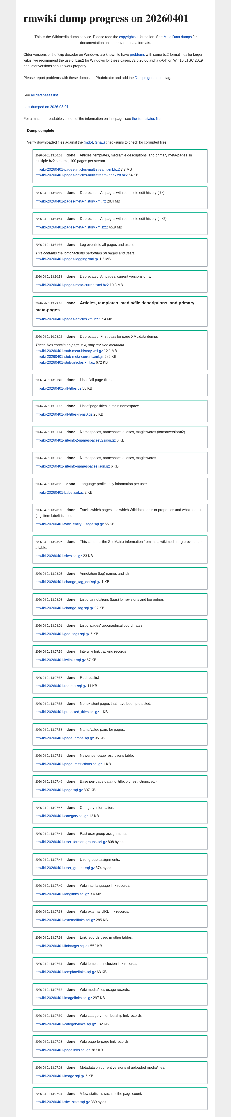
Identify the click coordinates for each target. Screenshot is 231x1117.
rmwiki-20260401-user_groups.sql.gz (65, 868)
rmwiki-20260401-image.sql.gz (60, 1076)
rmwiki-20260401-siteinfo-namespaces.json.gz (72, 466)
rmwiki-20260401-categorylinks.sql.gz (65, 1024)
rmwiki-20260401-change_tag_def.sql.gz (68, 582)
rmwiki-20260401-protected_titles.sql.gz (67, 712)
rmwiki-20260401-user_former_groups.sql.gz (71, 842)
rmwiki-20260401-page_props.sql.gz (64, 738)
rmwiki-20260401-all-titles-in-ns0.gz (63, 414)
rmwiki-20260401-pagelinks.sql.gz (62, 1050)
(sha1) (100, 142)
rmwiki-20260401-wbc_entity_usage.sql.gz (69, 524)
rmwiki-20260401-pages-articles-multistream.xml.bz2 (77, 169)
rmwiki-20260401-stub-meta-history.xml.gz (69, 351)
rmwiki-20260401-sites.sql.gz (58, 556)
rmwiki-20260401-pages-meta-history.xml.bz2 (71, 227)
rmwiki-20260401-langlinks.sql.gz (62, 894)
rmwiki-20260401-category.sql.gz (61, 816)
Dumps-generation (149, 78)
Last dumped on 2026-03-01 (46, 107)
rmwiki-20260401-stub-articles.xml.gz (65, 362)
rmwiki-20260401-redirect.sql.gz (61, 686)
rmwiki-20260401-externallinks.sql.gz (65, 920)
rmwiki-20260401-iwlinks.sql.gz (60, 660)
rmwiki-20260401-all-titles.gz (58, 388)
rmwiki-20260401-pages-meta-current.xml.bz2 (72, 285)
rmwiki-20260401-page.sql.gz (59, 790)
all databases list (44, 95)
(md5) (88, 142)
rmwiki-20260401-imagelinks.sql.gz (63, 998)
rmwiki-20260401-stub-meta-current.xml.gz (69, 356)
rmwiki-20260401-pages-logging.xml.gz (67, 259)
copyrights (127, 37)
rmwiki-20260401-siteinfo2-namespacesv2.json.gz (75, 440)
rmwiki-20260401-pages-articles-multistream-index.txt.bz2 (81, 175)
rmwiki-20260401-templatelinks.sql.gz (65, 972)
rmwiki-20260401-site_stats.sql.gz (62, 1102)
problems (137, 54)
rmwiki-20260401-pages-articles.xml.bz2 (67, 319)
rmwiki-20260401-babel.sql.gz (59, 492)
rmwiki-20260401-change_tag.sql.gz (64, 608)
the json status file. (147, 119)
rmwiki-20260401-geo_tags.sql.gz (62, 634)
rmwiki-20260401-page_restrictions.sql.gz (68, 764)
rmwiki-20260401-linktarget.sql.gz (62, 946)
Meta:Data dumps (178, 37)
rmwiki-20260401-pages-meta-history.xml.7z (70, 201)
